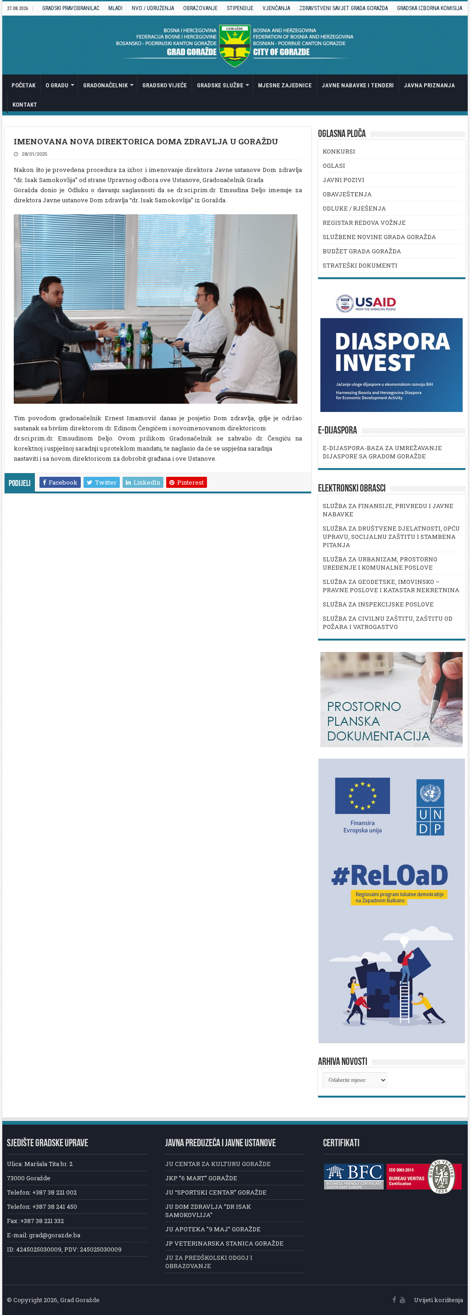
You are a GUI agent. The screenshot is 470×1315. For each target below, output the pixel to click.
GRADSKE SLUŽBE (220, 85)
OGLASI (334, 165)
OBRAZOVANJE (200, 8)
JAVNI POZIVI (343, 180)
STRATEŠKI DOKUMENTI (360, 265)
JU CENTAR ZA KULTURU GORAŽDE (218, 1164)
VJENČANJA (276, 8)
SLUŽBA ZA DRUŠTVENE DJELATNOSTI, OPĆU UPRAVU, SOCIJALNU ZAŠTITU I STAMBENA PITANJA (391, 536)
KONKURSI (339, 151)
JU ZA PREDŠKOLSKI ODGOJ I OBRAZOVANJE (208, 1261)
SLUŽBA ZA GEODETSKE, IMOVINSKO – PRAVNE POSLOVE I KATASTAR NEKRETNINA (391, 585)
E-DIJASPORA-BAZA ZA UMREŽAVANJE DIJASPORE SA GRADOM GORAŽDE (382, 452)
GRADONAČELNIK (105, 85)
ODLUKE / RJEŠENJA (354, 208)
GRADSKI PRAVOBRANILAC (70, 8)
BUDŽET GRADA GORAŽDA (362, 251)
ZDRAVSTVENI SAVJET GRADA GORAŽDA (343, 8)
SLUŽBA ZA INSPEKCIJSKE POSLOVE (378, 604)
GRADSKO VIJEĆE (164, 85)
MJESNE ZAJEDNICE (285, 85)
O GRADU (56, 85)
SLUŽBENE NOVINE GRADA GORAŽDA (379, 237)
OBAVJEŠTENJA (347, 194)
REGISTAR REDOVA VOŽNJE (364, 222)
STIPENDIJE (240, 8)
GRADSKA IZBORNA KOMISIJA (429, 8)
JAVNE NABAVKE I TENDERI (358, 85)
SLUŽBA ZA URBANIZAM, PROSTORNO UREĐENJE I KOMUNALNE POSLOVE (380, 563)
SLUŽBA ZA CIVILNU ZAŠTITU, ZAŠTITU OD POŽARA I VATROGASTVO (388, 622)
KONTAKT (24, 104)
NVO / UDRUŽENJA (153, 8)
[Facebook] (394, 1299)
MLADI (115, 8)
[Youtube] (402, 1299)
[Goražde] (235, 45)
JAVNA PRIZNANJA (429, 85)
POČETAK (23, 85)
